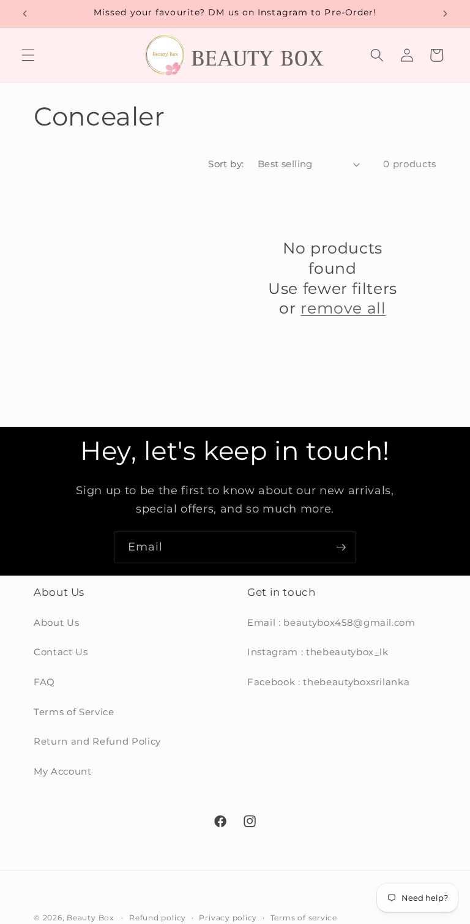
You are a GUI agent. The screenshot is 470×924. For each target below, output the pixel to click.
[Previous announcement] (25, 13)
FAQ (44, 682)
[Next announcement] (444, 13)
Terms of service (303, 917)
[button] (28, 55)
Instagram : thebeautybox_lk (318, 652)
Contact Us (61, 652)
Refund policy (157, 917)
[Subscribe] (341, 547)
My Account (63, 771)
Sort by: (226, 164)
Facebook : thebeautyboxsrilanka (328, 682)
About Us (56, 622)
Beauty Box (90, 917)
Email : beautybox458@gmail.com (331, 622)
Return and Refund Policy (97, 741)
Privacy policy (228, 917)
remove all (343, 308)
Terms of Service (74, 712)
